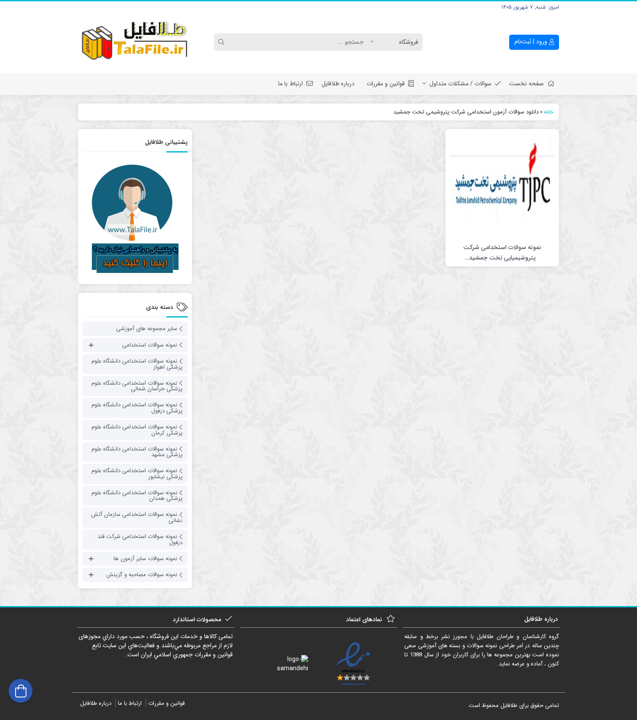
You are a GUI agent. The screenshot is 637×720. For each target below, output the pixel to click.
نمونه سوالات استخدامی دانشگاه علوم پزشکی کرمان (136, 430)
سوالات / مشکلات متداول (460, 83)
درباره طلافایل (338, 83)
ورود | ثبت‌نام (531, 41)
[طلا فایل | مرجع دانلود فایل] (135, 42)
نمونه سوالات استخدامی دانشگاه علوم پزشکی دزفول (136, 407)
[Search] (222, 42)
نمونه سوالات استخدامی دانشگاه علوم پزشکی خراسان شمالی (136, 386)
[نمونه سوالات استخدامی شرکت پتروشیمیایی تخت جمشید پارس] (502, 185)
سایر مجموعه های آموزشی (146, 328)
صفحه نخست (526, 83)
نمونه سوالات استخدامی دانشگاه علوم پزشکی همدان (136, 495)
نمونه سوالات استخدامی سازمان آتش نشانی (136, 517)
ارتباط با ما (290, 83)
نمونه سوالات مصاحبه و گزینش (141, 574)
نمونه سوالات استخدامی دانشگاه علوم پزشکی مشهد (136, 452)
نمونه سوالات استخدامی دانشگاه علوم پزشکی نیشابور (136, 473)
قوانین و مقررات (386, 83)
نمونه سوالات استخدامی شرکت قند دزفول (140, 539)
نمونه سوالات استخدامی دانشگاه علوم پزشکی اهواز (136, 364)
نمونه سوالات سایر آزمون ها (145, 558)
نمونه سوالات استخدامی (149, 345)
